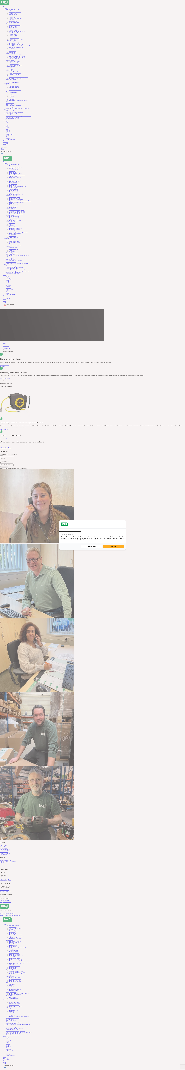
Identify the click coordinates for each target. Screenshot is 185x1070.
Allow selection (92, 546)
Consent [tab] (70, 530)
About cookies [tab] (92, 530)
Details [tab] (114, 530)
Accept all (113, 546)
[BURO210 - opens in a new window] (118, 524)
